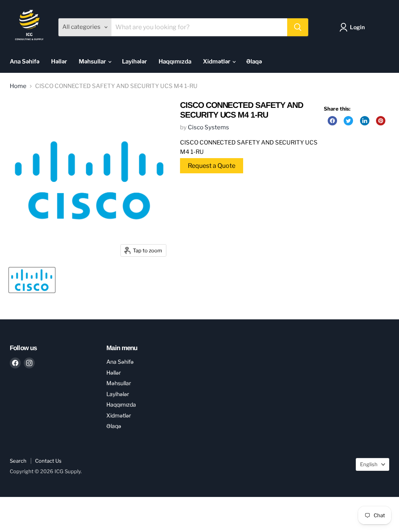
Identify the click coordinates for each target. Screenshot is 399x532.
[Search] (297, 27)
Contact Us (48, 461)
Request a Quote (211, 165)
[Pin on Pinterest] (380, 120)
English (369, 464)
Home (18, 86)
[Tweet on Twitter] (348, 120)
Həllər (59, 61)
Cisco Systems (208, 127)
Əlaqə (254, 61)
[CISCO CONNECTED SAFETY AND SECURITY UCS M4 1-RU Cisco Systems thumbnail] (32, 280)
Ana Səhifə (24, 61)
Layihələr (134, 61)
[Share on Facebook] (332, 120)
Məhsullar (93, 61)
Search (18, 461)
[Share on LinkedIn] (364, 120)
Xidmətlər (217, 61)
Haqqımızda (175, 61)
